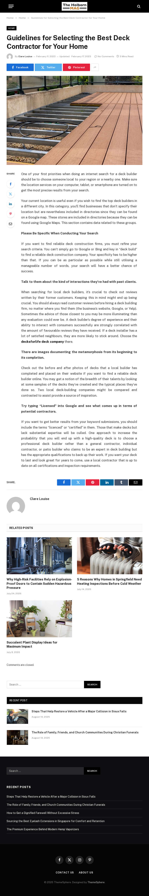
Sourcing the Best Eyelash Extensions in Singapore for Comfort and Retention (56, 821)
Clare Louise (25, 56)
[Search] (138, 6)
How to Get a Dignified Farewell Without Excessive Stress (43, 812)
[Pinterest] (10, 214)
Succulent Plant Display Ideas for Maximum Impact (32, 645)
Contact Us (65, 872)
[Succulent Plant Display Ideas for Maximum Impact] (39, 618)
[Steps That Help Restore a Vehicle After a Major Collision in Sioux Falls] (17, 716)
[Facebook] (10, 184)
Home (11, 28)
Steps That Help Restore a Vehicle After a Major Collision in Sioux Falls (79, 711)
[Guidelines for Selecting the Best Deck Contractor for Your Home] (74, 120)
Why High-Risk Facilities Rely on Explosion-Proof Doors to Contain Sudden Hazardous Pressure (39, 584)
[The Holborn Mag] (74, 6)
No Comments (106, 56)
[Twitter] (10, 194)
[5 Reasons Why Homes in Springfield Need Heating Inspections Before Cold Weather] (109, 555)
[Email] (10, 224)
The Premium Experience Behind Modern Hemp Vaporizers (43, 829)
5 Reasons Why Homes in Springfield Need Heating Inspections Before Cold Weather (109, 582)
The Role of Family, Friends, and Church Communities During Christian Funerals (85, 732)
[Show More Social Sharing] (95, 67)
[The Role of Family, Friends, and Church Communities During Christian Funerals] (17, 737)
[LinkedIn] (10, 204)
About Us (86, 872)
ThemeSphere (96, 882)
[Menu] (11, 6)
